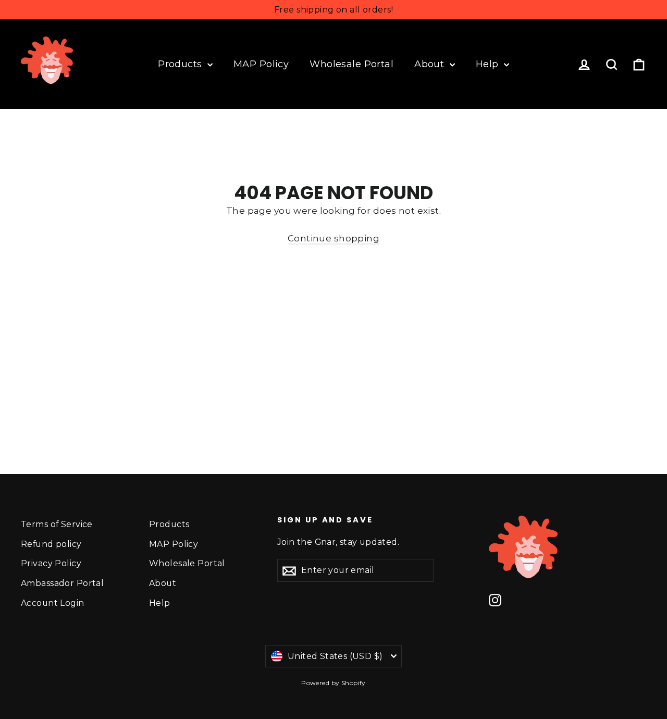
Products (181, 64)
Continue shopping (333, 238)
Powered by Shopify (333, 683)
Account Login (52, 603)
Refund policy (51, 544)
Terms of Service (57, 524)
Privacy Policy (51, 563)
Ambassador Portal (62, 583)
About (430, 64)
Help (488, 64)
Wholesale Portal (351, 64)
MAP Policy (261, 64)
